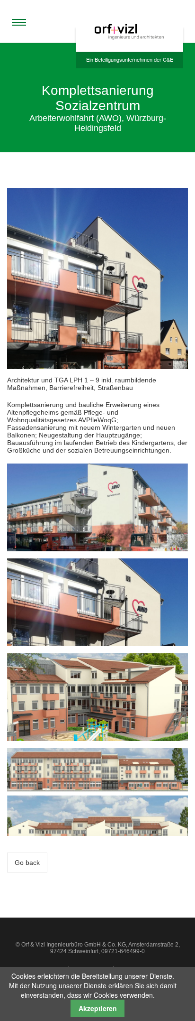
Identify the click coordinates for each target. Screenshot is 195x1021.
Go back (27, 862)
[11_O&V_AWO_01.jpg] (97, 601)
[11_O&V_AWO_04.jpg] (97, 791)
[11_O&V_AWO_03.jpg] (97, 507)
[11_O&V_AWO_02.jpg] (97, 696)
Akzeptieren (98, 1008)
